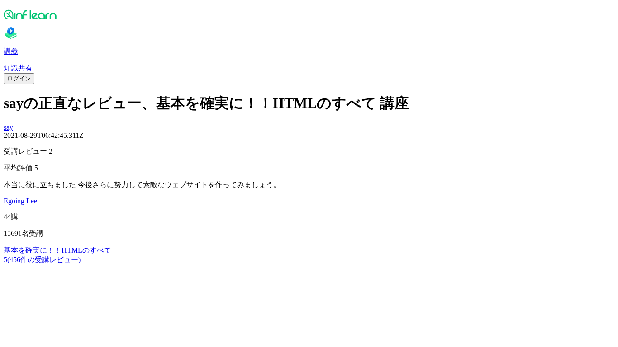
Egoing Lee (20, 201)
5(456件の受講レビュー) (42, 259)
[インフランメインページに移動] (309, 14)
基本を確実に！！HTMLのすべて (57, 250)
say (8, 127)
